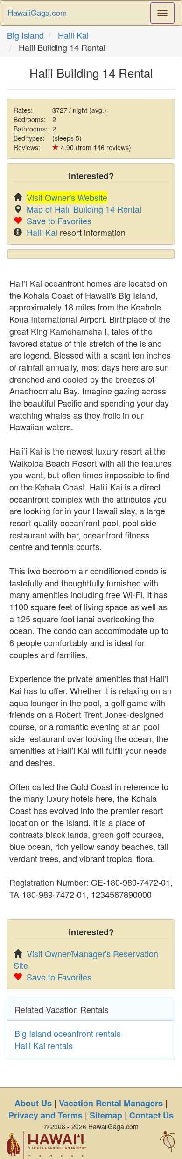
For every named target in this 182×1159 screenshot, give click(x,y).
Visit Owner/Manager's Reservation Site (86, 959)
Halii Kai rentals (43, 1045)
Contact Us (151, 1115)
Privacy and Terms (45, 1115)
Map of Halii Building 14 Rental (84, 209)
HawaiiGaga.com (37, 12)
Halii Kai (73, 35)
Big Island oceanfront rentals (67, 1033)
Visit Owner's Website (67, 197)
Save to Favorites (59, 220)
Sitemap (106, 1115)
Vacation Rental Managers (111, 1103)
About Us (33, 1103)
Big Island (25, 35)
